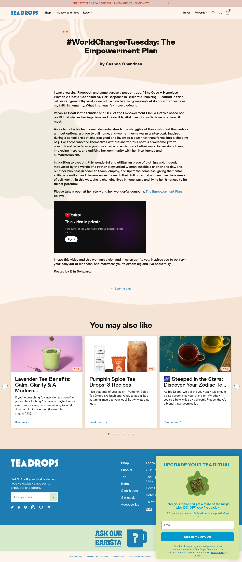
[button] (48, 12)
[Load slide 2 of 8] (113, 433)
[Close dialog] (234, 462)
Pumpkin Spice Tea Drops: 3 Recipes (112, 382)
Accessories (130, 504)
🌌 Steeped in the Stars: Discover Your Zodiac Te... (195, 382)
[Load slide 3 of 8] (118, 433)
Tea (123, 477)
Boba (125, 484)
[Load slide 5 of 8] (128, 433)
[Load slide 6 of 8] (133, 433)
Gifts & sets (129, 490)
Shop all (127, 470)
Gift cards (128, 497)
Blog (149, 509)
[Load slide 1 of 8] (108, 433)
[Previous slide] (5, 386)
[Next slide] (237, 386)
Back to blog (123, 288)
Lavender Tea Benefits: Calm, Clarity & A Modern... (42, 385)
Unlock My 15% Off (197, 536)
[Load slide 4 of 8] (123, 433)
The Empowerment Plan (164, 191)
